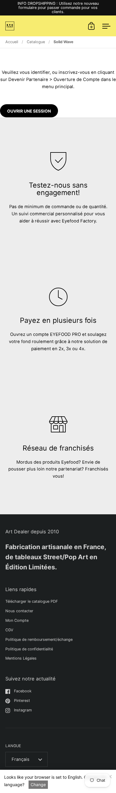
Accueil (11, 42)
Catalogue (36, 42)
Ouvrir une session (29, 111)
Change (38, 784)
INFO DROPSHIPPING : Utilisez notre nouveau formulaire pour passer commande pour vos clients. (58, 7)
